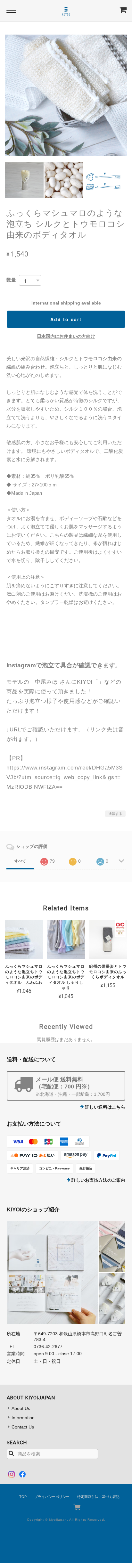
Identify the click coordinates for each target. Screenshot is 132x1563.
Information (23, 1417)
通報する (115, 814)
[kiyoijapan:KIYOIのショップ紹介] (66, 1272)
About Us (21, 1408)
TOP (23, 1497)
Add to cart (66, 319)
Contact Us (23, 1426)
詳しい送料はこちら (105, 1107)
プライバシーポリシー (52, 1497)
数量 (11, 279)
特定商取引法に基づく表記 (98, 1497)
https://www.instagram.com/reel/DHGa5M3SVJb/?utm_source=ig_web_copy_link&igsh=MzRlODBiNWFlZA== (64, 777)
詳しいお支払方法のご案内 (98, 1180)
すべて (20, 861)
